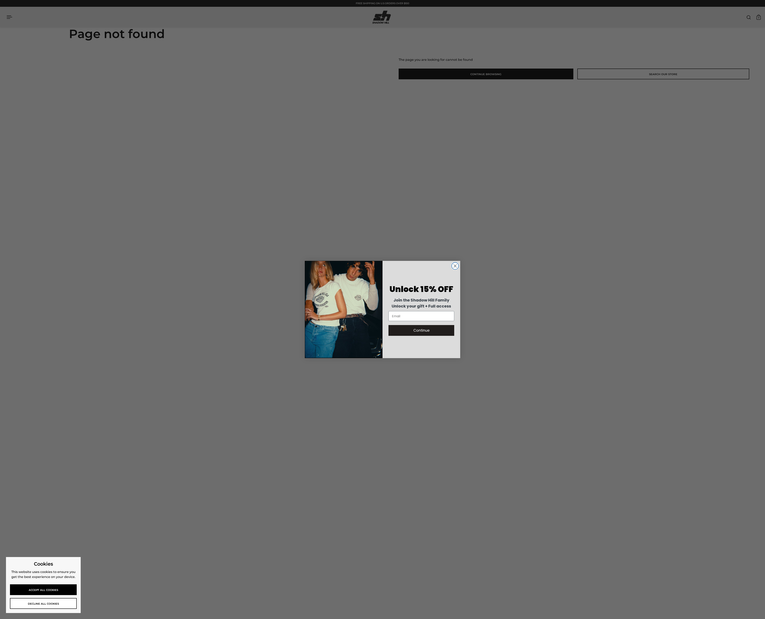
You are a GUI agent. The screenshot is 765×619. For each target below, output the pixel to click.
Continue (421, 330)
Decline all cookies (43, 603)
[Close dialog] (455, 265)
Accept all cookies (43, 589)
